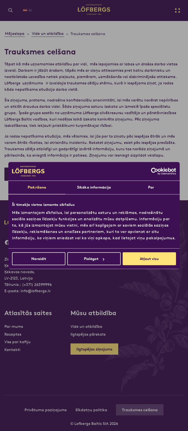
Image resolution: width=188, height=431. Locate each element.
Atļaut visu (149, 258)
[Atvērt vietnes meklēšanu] (10, 10)
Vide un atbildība (86, 326)
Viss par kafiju (17, 341)
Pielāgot (91, 258)
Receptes (12, 334)
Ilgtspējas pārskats (88, 334)
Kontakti (12, 349)
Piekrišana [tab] (37, 187)
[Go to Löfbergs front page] (94, 13)
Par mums (13, 326)
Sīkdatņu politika (91, 409)
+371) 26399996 (38, 284)
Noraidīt (38, 258)
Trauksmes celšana (140, 409)
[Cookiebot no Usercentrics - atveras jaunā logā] (154, 171)
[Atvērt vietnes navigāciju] (177, 10)
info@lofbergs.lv (36, 290)
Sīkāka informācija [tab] (94, 187)
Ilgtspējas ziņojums (94, 349)
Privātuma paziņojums (45, 409)
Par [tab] (151, 187)
